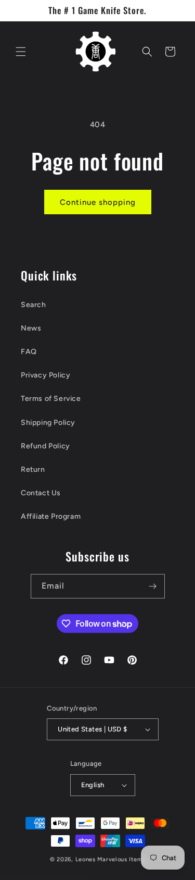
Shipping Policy (48, 422)
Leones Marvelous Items (110, 859)
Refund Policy (45, 446)
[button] (20, 51)
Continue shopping (98, 202)
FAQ (29, 351)
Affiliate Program (51, 516)
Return (33, 469)
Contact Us (41, 492)
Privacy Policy (45, 375)
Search (33, 304)
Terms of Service (51, 398)
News (31, 328)
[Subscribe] (152, 586)
